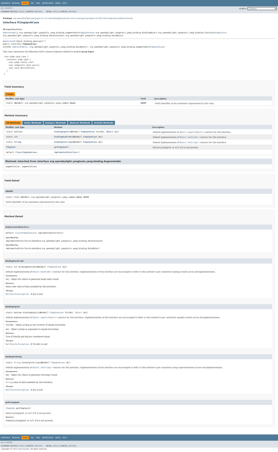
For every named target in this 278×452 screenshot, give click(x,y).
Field (21, 12)
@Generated (8, 41)
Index (58, 3)
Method (38, 12)
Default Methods (103, 123)
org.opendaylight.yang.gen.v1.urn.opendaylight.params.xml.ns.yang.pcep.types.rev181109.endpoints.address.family (73, 18)
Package (16, 3)
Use (32, 3)
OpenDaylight (24, 449)
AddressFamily (10, 32)
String (17, 142)
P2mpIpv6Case (86, 32)
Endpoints (220, 32)
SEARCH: (243, 9)
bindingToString (63, 142)
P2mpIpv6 (10, 147)
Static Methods (32, 123)
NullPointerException (17, 294)
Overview (5, 3)
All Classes (7, 8)
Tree (38, 3)
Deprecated (47, 3)
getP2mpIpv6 (60, 147)
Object (109, 132)
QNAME (143, 103)
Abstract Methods (80, 123)
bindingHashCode (63, 137)
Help (64, 3)
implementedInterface (65, 152)
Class (18, 152)
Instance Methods (55, 123)
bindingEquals (61, 132)
